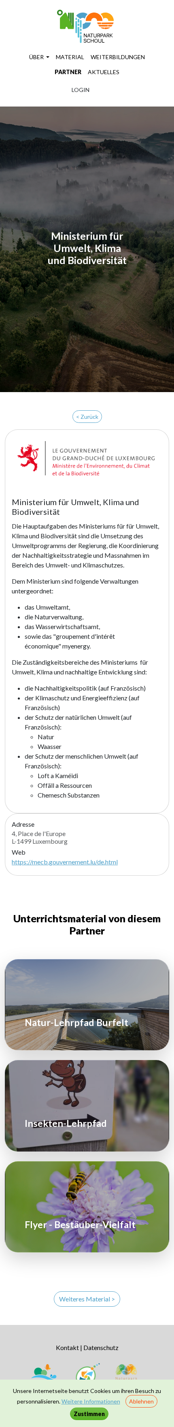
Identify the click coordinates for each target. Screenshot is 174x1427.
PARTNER (68, 71)
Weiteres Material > (87, 1299)
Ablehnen (141, 1401)
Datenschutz (101, 1347)
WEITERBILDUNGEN (118, 56)
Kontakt (67, 1347)
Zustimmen (89, 1413)
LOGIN (80, 89)
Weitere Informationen (91, 1401)
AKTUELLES (103, 71)
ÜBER (37, 56)
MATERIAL (70, 56)
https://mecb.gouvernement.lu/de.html (65, 862)
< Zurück (87, 416)
